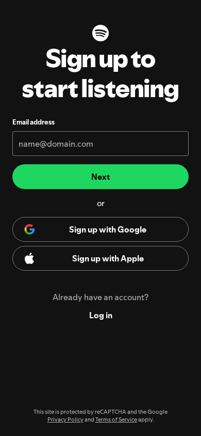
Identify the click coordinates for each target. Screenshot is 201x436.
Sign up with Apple (108, 258)
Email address (33, 122)
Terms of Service (116, 420)
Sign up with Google (107, 229)
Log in (100, 315)
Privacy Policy (65, 420)
